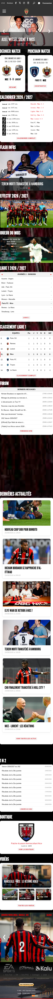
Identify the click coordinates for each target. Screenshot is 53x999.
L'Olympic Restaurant (26, 968)
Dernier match (10, 51)
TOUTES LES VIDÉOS (26, 905)
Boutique (10, 3)
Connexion (47, 3)
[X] (20, 3)
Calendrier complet (26, 138)
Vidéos (4, 859)
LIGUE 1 (26, 317)
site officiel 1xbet (43, 978)
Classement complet (26, 375)
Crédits (19, 993)
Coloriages (36, 975)
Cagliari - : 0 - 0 (37, 111)
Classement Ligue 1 (13, 327)
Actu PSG (25, 975)
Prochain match (39, 51)
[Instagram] (24, 3)
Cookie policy (26, 993)
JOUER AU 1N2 (26, 809)
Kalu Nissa (43, 968)
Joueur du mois (10, 233)
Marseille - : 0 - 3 (37, 104)
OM (17, 975)
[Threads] (28, 3)
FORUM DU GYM (26, 431)
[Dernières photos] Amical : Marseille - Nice (15, 915)
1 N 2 (3, 3)
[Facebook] (16, 3)
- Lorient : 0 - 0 (37, 119)
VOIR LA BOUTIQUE (26, 849)
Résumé (12, 87)
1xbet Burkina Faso (27, 978)
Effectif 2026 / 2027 (14, 196)
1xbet (45, 975)
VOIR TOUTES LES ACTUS (26, 739)
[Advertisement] (26, 464)
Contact (33, 993)
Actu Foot (8, 975)
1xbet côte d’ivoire (9, 978)
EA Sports (9, 968)
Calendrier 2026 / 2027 (16, 97)
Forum (4, 383)
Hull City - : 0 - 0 (37, 115)
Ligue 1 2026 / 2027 (13, 268)
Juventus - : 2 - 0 (37, 108)
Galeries (49, 915)
